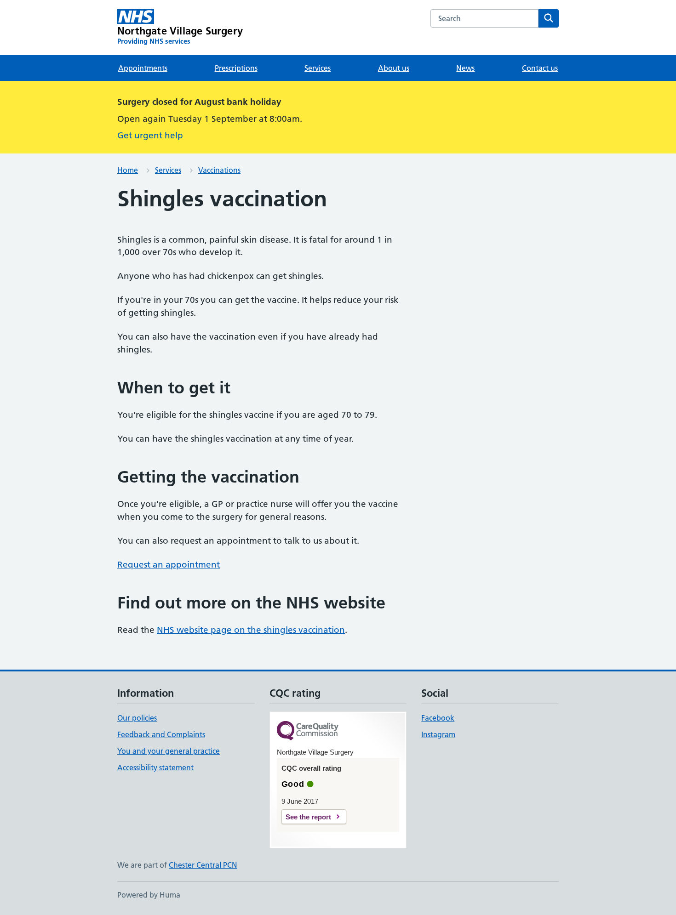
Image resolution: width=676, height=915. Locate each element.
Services (317, 68)
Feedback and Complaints (161, 734)
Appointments (142, 68)
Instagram (438, 734)
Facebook (437, 717)
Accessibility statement (155, 767)
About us (393, 68)
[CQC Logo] (307, 731)
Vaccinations (219, 170)
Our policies (137, 717)
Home (127, 170)
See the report (308, 817)
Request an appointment (168, 564)
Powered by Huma (148, 894)
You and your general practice (168, 751)
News (465, 68)
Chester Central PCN (203, 865)
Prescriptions (236, 68)
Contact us (540, 68)
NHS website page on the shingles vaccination (251, 630)
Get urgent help (150, 135)
